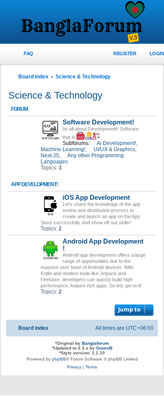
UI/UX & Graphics (114, 149)
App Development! (34, 184)
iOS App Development (96, 197)
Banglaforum (95, 343)
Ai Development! (116, 143)
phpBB (59, 359)
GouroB (104, 348)
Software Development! (98, 122)
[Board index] (82, 22)
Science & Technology (55, 95)
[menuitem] (23, 53)
